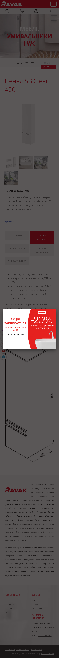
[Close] (56, 309)
